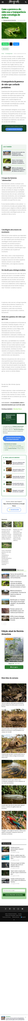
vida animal (5, 48)
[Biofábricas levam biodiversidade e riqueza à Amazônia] (5, 849)
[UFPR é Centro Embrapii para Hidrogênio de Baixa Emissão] (5, 618)
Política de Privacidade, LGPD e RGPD (13, 915)
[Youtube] (22, 908)
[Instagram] (9, 908)
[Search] (26, 2)
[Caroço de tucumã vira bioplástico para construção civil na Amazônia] (5, 576)
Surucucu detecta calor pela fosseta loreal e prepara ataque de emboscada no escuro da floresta (13, 705)
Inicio (3, 53)
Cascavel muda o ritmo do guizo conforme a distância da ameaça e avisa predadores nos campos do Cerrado (13, 730)
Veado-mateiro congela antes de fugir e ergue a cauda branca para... (18, 872)
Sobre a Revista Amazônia (11, 914)
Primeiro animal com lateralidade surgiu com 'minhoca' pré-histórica (17, 610)
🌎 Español (23, 917)
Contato (20, 914)
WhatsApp (5, 44)
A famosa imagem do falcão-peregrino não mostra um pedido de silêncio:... (18, 865)
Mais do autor (20, 570)
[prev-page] (3, 624)
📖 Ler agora (14, 667)
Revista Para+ (18, 409)
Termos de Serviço (6, 917)
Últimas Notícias (15, 917)
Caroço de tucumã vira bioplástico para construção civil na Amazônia (18, 575)
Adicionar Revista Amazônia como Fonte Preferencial (13, 438)
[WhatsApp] (18, 908)
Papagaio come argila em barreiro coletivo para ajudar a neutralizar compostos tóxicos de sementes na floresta (14, 832)
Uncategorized (8, 53)
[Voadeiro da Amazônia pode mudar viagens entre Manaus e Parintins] (5, 880)
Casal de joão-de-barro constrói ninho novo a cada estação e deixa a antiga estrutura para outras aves (13, 755)
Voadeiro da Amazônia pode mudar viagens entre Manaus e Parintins (18, 880)
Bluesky (16, 44)
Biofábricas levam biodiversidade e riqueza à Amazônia (17, 849)
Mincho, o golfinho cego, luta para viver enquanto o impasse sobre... (18, 857)
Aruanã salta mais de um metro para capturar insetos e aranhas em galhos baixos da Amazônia (13, 806)
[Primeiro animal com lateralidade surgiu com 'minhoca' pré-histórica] (5, 610)
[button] (2, 2)
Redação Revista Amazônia (9, 20)
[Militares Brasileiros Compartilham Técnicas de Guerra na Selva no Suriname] (5, 592)
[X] (14, 908)
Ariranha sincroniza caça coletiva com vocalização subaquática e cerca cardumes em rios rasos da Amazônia (13, 781)
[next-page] (5, 624)
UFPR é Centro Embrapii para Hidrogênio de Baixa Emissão (17, 618)
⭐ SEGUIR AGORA (14, 509)
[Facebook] (5, 908)
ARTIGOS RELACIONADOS (8, 570)
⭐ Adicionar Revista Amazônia (14, 129)
